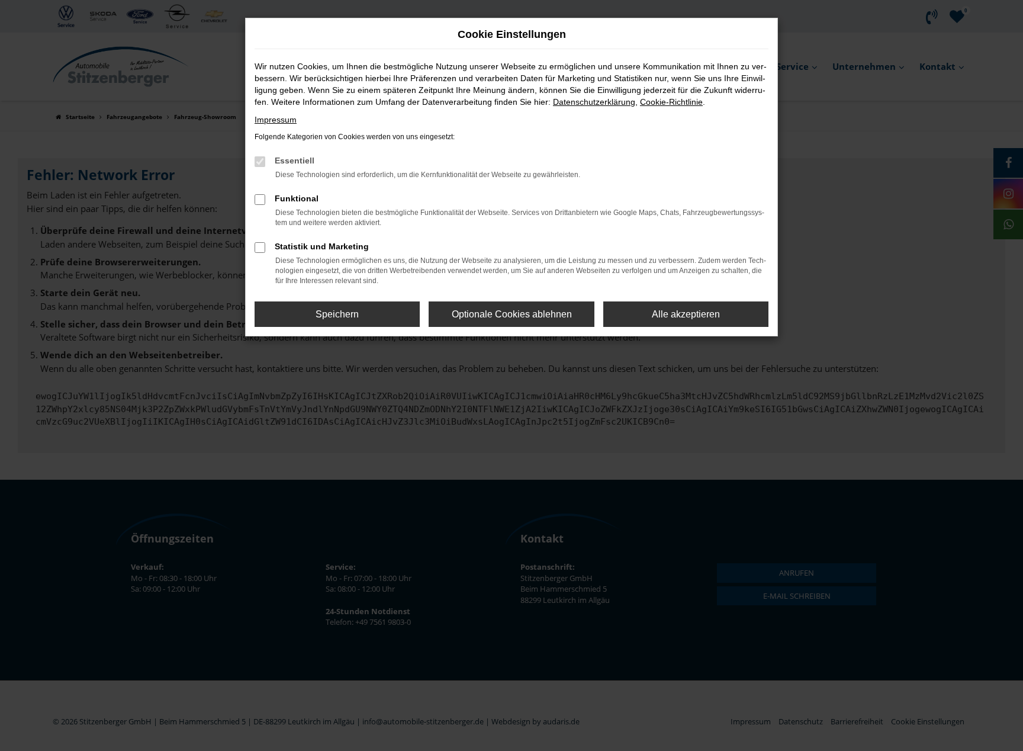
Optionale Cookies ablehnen (512, 314)
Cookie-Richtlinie (671, 102)
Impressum (276, 119)
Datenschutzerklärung (594, 102)
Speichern (337, 314)
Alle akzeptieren (686, 314)
